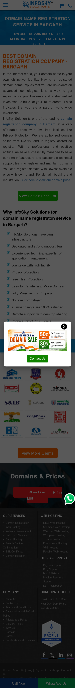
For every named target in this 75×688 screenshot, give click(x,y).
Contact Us (37, 358)
